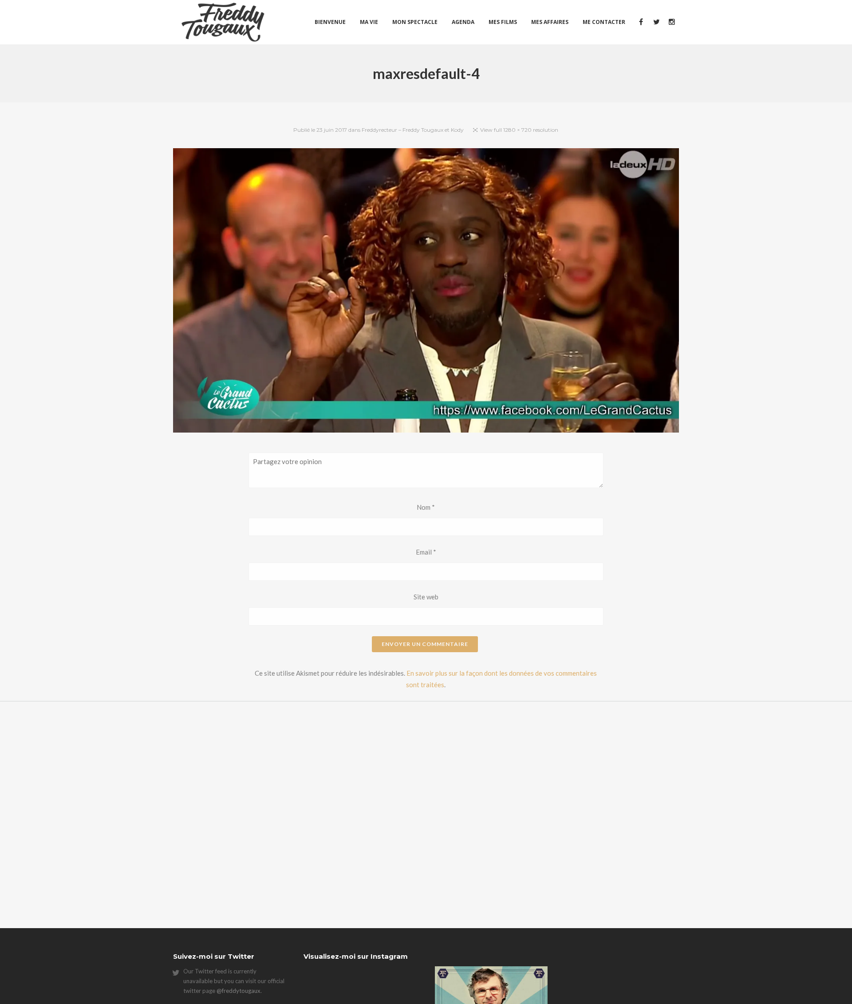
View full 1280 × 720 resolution (519, 129)
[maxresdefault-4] (426, 292)
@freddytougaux (238, 990)
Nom (426, 507)
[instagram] (671, 22)
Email (426, 552)
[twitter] (656, 22)
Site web (426, 597)
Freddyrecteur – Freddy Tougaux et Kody (413, 129)
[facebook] (640, 22)
